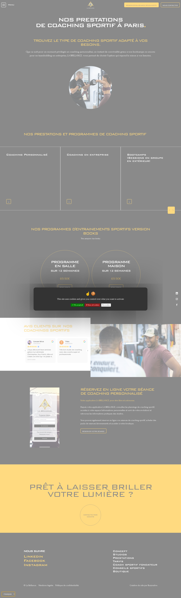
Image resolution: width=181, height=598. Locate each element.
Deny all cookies (93, 305)
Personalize (106, 305)
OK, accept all (78, 305)
